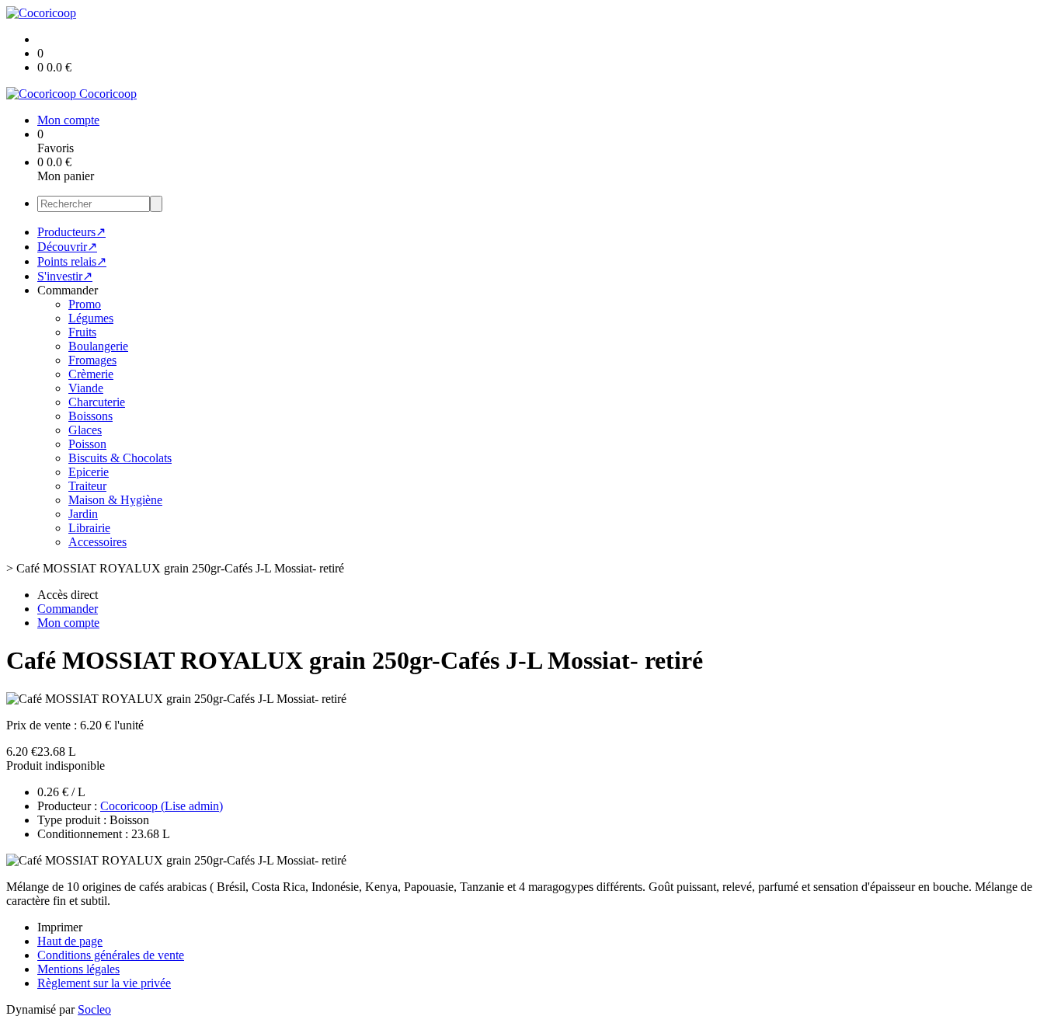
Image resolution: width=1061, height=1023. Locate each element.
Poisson (87, 444)
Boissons (90, 416)
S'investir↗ (64, 276)
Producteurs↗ (71, 231)
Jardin (83, 513)
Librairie (89, 527)
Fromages (92, 360)
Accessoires (97, 541)
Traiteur (87, 485)
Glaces (85, 430)
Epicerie (88, 471)
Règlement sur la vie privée (104, 983)
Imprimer (59, 927)
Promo (84, 304)
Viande (85, 388)
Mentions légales (78, 969)
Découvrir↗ (67, 246)
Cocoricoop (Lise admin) (161, 805)
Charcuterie (96, 402)
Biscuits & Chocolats (120, 458)
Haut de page (70, 941)
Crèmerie (90, 374)
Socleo (94, 1009)
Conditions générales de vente (110, 955)
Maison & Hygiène (115, 499)
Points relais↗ (71, 261)
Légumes (90, 318)
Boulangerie (98, 346)
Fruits (82, 332)
